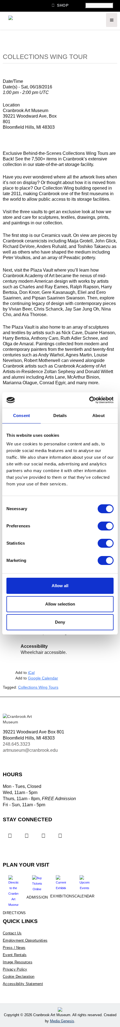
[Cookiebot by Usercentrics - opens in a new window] (89, 400)
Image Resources (17, 962)
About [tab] (98, 415)
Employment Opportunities (25, 940)
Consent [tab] (21, 415)
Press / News (14, 948)
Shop (60, 5)
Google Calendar (43, 678)
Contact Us (12, 933)
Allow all (60, 585)
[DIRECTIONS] (13, 889)
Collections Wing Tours (38, 687)
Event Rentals (15, 955)
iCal (31, 672)
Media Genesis (62, 1021)
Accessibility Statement (23, 984)
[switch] (106, 526)
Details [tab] (60, 415)
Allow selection (60, 604)
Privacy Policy (15, 969)
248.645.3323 (16, 744)
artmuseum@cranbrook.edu (30, 750)
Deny (60, 622)
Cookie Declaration (19, 976)
